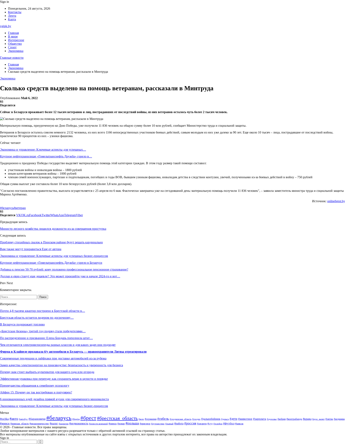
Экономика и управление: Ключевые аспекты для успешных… (43, 149)
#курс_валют (318, 419)
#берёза (76, 419)
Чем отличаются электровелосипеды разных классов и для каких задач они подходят (58, 344)
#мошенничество (39, 423)
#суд (210, 423)
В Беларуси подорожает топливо (22, 324)
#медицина (339, 419)
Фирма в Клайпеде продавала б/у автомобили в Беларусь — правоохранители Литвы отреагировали (73, 351)
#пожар (121, 423)
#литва (329, 419)
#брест (88, 418)
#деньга (225, 419)
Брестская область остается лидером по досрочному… (37, 317)
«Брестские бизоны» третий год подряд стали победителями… (43, 331)
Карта (12, 19)
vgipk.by (5, 26)
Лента (12, 15)
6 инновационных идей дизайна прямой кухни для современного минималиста (54, 399)
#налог (54, 423)
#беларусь (7, 208)
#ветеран (20, 208)
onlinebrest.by (336, 201)
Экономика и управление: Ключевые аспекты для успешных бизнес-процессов (54, 406)
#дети (233, 418)
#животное (245, 418)
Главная (13, 33)
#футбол (228, 423)
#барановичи (37, 418)
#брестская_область (117, 418)
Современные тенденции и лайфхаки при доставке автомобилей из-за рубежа (53, 358)
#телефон (217, 423)
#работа (178, 423)
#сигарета (202, 423)
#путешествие (158, 423)
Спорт (12, 47)
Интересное (16, 40)
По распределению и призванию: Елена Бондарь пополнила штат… (46, 338)
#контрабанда (294, 418)
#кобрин (282, 419)
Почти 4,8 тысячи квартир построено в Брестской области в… (42, 311)
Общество (15, 43)
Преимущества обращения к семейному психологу (34, 385)
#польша (132, 423)
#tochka (4, 418)
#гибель (163, 419)
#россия (190, 423)
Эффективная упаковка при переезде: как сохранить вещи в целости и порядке (54, 378)
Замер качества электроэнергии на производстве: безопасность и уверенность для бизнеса (61, 365)
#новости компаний (98, 423)
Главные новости (12, 57)
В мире (13, 36)
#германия (151, 418)
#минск (5, 423)
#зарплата (259, 418)
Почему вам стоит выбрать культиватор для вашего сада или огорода (47, 372)
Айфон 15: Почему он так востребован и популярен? (36, 392)
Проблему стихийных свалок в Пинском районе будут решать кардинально (51, 242)
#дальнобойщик (210, 418)
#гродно (196, 419)
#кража (307, 418)
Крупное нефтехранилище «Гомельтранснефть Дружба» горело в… (46, 156)
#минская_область (19, 423)
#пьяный (169, 423)
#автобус (23, 419)
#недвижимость (78, 423)
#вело (141, 419)
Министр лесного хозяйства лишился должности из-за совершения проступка (53, 228)
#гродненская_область (180, 419)
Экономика (15, 51)
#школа (239, 423)
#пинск (113, 423)
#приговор (145, 423)
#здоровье (272, 419)
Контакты (14, 12)
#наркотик (63, 423)
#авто (14, 419)
